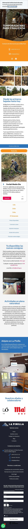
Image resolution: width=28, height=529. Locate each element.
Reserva (14, 364)
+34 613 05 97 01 (17, 264)
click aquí (22, 261)
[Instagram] (12, 59)
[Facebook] (16, 59)
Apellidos (5, 499)
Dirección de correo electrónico (9, 490)
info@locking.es (17, 268)
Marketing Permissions (8, 507)
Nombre (5, 494)
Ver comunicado (12, 6)
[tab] (14, 146)
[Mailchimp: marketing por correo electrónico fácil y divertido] (13, 524)
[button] (4, 282)
